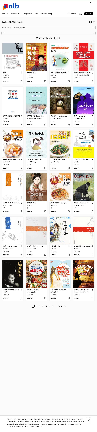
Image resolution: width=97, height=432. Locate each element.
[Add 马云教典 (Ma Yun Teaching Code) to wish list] (21, 298)
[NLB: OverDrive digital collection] (11, 7)
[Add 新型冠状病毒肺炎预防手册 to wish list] (21, 125)
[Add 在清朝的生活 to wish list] (45, 211)
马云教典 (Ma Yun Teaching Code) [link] (12, 290)
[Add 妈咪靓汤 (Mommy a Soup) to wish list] (21, 168)
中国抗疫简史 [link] (31, 73)
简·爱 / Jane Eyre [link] (79, 116)
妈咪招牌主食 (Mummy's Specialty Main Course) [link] (59, 203)
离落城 (54, 248)
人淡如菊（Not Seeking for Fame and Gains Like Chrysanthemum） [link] (12, 203)
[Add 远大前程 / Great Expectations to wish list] (69, 125)
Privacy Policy (55, 419)
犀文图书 (7, 162)
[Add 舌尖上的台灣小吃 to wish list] (45, 298)
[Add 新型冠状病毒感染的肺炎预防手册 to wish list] (45, 125)
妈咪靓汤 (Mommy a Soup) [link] (11, 159)
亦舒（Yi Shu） (9, 248)
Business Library (46, 14)
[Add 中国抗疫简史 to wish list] (45, 81)
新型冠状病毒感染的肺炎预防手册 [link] (35, 116)
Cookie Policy (37, 426)
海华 (6, 292)
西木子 (30, 205)
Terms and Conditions (40, 419)
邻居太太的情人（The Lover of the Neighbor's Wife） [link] (35, 246)
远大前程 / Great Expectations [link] (59, 116)
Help (91, 2)
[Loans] (80, 14)
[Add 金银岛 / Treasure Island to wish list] (92, 298)
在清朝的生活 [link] (31, 203)
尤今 (77, 162)
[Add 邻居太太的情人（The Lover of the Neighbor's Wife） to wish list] (45, 255)
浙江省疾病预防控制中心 (35, 118)
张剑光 (30, 75)
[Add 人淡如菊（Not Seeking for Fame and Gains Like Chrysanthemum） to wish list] (21, 211)
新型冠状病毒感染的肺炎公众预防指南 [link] (83, 73)
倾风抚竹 (54, 292)
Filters (5, 33)
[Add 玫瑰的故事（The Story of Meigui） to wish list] (92, 255)
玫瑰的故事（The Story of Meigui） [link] (83, 246)
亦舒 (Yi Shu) (8, 205)
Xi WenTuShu (55, 162)
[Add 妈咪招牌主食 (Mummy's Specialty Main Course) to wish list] (69, 211)
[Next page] (65, 306)
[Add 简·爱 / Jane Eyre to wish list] (92, 125)
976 (60, 306)
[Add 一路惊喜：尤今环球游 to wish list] (92, 168)
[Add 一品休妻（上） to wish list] (69, 255)
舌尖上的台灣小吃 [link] (32, 290)
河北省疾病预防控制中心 (82, 75)
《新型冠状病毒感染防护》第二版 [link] (59, 73)
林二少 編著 (32, 292)
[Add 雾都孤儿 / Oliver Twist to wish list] (92, 211)
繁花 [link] (4, 73)
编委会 (54, 75)
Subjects (5, 14)
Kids (36, 14)
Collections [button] (15, 14)
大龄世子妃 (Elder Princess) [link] (59, 290)
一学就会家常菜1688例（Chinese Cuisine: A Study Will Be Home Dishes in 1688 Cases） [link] (59, 159)
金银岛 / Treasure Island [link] (81, 290)
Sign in (88, 14)
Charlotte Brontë (80, 118)
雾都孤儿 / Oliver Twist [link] (81, 203)
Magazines (28, 14)
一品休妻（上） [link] (56, 246)
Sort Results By (6, 28)
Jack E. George (32, 162)
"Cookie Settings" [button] (33, 424)
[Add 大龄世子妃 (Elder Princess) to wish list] (69, 298)
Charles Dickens (56, 118)
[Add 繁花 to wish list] (21, 81)
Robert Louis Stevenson (82, 292)
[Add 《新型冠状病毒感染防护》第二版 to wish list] (69, 81)
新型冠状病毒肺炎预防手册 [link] (11, 116)
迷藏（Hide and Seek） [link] (10, 246)
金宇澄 (7, 75)
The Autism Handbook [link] (34, 159)
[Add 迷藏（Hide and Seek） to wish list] (21, 255)
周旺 (6, 118)
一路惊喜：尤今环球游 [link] (81, 159)
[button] (72, 14)
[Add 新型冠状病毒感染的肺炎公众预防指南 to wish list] (92, 81)
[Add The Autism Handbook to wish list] (45, 168)
